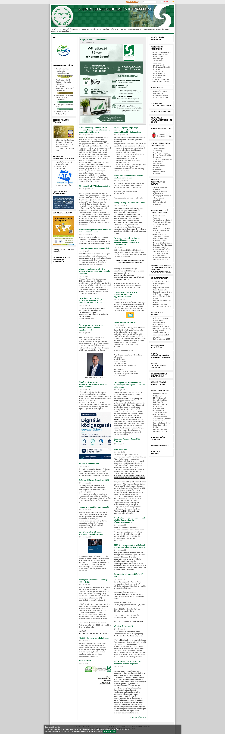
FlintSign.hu (99, 283)
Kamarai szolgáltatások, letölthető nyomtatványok (104, 29)
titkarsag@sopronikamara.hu (133, 621)
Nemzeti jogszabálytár (161, 128)
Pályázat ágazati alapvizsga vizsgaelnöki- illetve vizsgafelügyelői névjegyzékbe (127, 130)
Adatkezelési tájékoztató (161, 82)
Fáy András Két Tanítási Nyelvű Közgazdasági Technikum (161, 230)
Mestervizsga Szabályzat (162, 52)
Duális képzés (157, 88)
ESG (54, 38)
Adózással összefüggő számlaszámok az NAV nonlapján (161, 335)
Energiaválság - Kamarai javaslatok (129, 203)
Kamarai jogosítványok (61, 31)
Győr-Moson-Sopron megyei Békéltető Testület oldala (162, 296)
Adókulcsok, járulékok (161, 327)
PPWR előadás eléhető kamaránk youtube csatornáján (128, 177)
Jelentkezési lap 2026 (161, 80)
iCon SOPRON (85, 661)
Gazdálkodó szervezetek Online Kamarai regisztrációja (64, 98)
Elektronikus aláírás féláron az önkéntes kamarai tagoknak (127, 662)
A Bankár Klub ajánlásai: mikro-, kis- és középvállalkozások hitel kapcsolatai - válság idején (162, 423)
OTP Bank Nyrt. (158, 408)
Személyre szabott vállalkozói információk (61, 259)
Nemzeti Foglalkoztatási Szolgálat (158, 366)
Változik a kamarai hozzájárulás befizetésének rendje (63, 71)
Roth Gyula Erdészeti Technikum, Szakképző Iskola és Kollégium (161, 237)
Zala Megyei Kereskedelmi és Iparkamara (159, 165)
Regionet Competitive (160, 446)
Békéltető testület (159, 278)
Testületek (56, 29)
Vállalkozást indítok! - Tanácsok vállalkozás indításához (63, 82)
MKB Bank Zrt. (158, 406)
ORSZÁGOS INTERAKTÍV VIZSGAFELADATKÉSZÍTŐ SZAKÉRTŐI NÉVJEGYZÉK (90, 300)
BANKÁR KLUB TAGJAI (159, 390)
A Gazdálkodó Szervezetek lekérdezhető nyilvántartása (65, 88)
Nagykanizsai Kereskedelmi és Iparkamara (159, 172)
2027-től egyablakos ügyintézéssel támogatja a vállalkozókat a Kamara (129, 546)
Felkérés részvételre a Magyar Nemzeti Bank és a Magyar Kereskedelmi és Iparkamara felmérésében (127, 241)
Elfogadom (109, 731)
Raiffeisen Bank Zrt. (160, 404)
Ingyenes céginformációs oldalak (158, 182)
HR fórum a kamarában (89, 464)
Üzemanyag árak (159, 324)
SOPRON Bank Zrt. (160, 400)
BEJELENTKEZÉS (132, 2)
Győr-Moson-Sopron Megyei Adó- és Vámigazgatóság (160, 320)
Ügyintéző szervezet (71, 29)
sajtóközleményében (126, 640)
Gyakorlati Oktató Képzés (125, 322)
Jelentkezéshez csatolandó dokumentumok (158, 63)
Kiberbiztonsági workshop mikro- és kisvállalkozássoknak (95, 231)
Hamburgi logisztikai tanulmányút (94, 507)
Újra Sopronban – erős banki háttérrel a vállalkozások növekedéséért (91, 327)
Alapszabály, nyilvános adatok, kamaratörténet (148, 29)
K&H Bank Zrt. (158, 402)
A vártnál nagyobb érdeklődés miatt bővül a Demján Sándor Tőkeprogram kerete (129, 520)
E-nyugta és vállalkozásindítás (93, 40)
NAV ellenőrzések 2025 (161, 339)
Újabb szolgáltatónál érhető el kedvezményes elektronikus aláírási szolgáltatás (94, 271)
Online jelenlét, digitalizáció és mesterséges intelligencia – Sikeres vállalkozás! (129, 385)
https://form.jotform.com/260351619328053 (94, 633)
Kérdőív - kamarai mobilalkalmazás (94, 638)
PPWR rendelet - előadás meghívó (94, 248)
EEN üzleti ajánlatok (62, 213)
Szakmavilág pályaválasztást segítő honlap (161, 120)
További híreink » (138, 718)
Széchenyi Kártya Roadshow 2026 (94, 480)
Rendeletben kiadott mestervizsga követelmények (160, 57)
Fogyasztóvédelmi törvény (162, 292)
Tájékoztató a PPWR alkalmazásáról (94, 186)
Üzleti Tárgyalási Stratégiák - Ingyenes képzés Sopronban (91, 533)
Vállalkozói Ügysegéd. (135, 636)
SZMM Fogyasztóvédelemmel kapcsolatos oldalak (161, 288)
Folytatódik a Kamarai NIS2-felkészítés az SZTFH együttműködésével (126, 294)
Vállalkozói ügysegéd (123, 626)
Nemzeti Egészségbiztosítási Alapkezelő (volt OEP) (160, 355)
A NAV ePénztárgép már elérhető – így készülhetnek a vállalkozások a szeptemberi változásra (94, 130)
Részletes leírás (96, 731)
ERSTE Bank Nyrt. (159, 398)
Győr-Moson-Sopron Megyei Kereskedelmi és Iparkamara (162, 155)
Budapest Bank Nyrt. (160, 394)
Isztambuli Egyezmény (63, 185)
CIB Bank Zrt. (157, 396)
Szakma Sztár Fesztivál (161, 112)
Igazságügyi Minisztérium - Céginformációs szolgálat (162, 198)
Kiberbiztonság (120, 449)
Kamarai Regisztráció (63, 65)
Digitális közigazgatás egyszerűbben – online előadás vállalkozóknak (93, 384)
